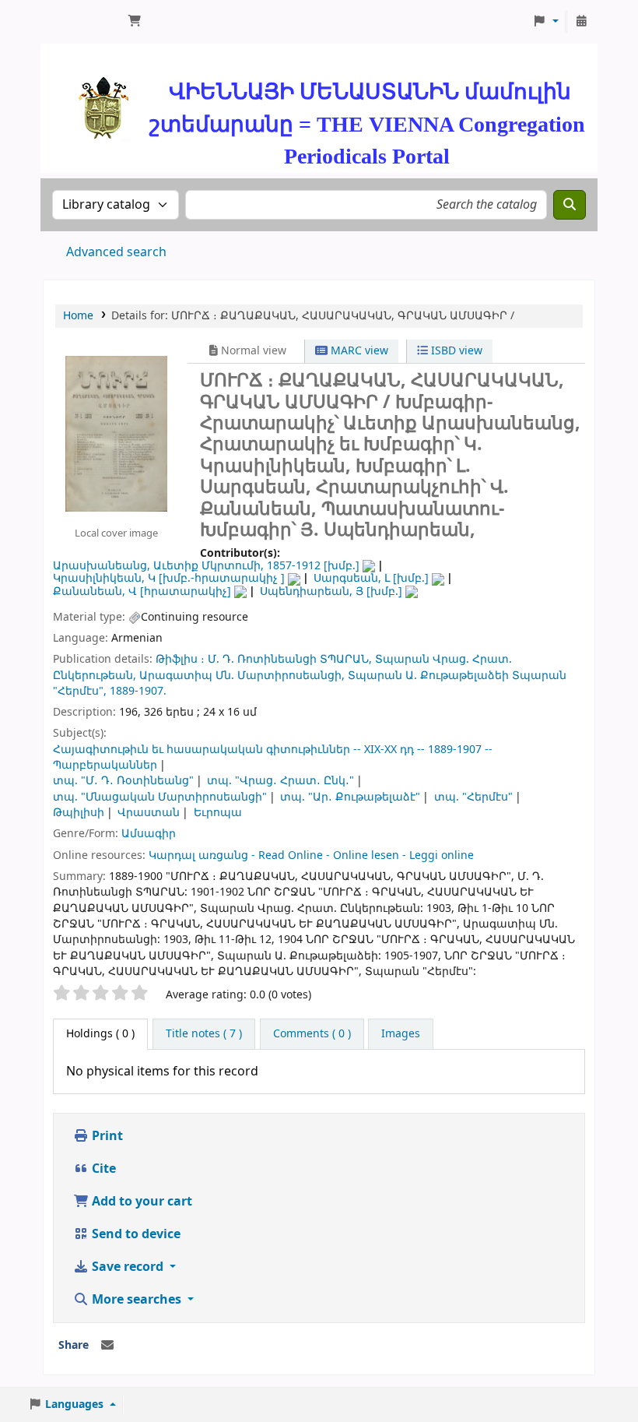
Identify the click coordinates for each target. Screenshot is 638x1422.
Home (78, 316)
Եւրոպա (218, 812)
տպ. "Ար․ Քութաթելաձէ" (350, 797)
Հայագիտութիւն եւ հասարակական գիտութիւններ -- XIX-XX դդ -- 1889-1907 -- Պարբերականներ (273, 757)
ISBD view (455, 351)
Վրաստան (148, 812)
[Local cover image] (116, 433)
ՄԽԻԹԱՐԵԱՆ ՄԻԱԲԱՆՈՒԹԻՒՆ (82, 21)
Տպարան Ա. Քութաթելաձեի (428, 675)
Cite (102, 1169)
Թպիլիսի (78, 812)
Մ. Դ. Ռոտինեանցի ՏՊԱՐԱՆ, (290, 659)
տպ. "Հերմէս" (473, 797)
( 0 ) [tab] (100, 1034)
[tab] (203, 1034)
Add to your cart (140, 1201)
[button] (134, 22)
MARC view (358, 351)
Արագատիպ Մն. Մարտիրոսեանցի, (242, 675)
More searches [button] (136, 1299)
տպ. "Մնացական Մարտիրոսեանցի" (160, 797)
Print (106, 1136)
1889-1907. (138, 691)
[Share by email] (107, 1345)
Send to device (135, 1234)
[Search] (569, 205)
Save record (128, 1267)
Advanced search (116, 252)
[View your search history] (581, 22)
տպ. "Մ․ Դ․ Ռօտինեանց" (123, 781)
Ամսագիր (148, 833)
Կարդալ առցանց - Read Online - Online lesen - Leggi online (311, 855)
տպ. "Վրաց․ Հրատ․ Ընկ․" (280, 781)
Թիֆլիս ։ (180, 659)
